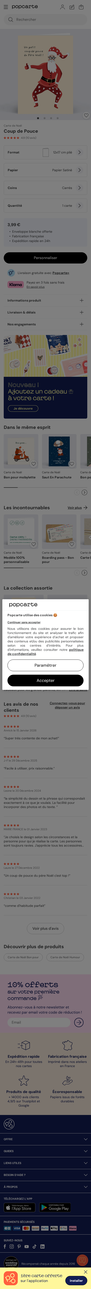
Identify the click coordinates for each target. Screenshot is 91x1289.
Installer (76, 1280)
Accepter (46, 680)
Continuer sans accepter (24, 622)
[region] (45, 644)
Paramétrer (45, 665)
